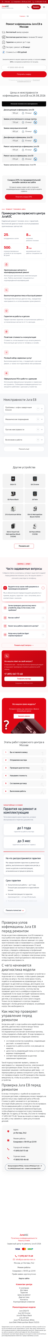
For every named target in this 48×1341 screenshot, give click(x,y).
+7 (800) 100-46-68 (20, 1160)
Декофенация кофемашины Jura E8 (18, 137)
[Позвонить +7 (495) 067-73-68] (28, 7)
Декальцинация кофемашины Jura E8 (19, 110)
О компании (24, 1288)
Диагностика (24, 1297)
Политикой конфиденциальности (28, 80)
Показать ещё (24, 449)
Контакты (24, 1300)
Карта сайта (24, 1278)
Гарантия (24, 1293)
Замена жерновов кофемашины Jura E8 (20, 165)
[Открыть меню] (44, 7)
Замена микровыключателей (15, 128)
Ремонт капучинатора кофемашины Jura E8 (21, 146)
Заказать (35, 113)
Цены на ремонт (24, 1295)
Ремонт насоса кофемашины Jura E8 (18, 156)
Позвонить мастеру (24, 679)
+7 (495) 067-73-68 (40, 1)
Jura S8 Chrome (24, 1313)
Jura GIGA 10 (24, 1311)
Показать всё (24, 546)
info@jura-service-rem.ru (25, 1259)
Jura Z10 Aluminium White (24, 1320)
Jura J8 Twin (24, 1318)
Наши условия (24, 1240)
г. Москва (7, 1)
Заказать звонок (24, 716)
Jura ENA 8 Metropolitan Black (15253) (24, 1322)
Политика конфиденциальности (24, 1238)
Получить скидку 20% (24, 197)
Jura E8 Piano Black (24, 1315)
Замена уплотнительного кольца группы (20, 119)
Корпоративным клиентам (24, 1302)
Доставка (24, 1290)
